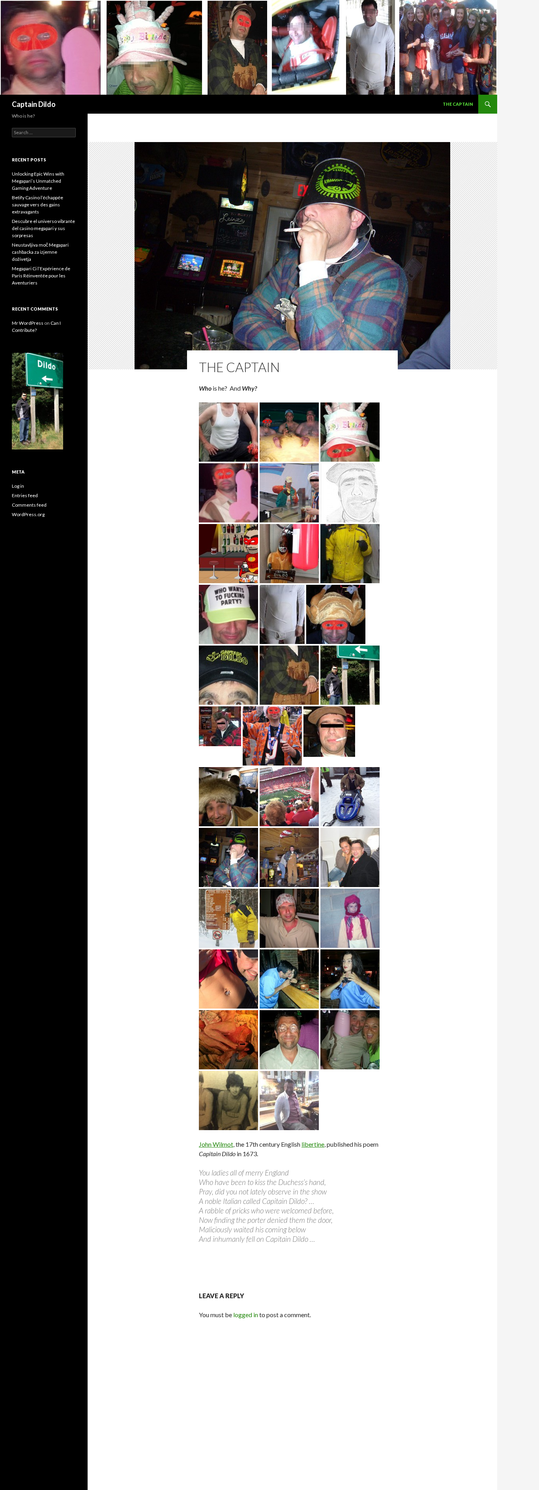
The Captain (458, 104)
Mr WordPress (27, 323)
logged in (245, 1314)
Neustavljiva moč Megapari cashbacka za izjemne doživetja (40, 252)
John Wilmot (216, 1144)
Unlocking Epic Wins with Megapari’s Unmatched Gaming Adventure (38, 181)
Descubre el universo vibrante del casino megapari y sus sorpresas (43, 228)
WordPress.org (28, 514)
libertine (312, 1144)
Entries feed (25, 495)
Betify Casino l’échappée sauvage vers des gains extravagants (37, 205)
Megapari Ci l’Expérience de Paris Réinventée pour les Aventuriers (41, 276)
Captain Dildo (34, 104)
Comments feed (29, 505)
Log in (18, 486)
